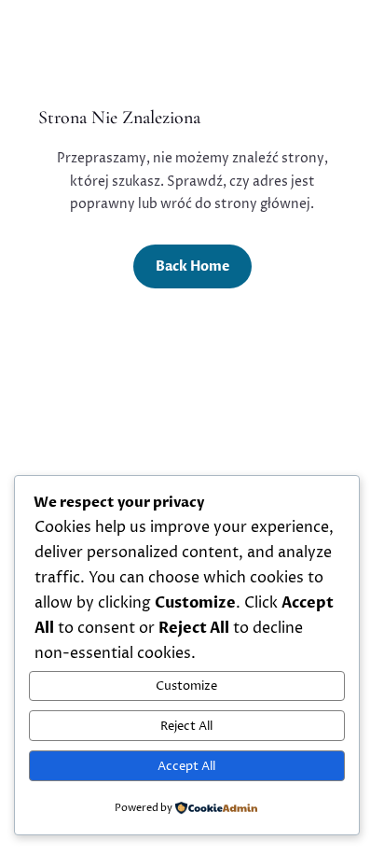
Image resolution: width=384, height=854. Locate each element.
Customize (186, 686)
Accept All (186, 766)
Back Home (192, 266)
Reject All (186, 726)
